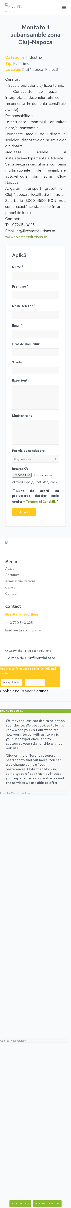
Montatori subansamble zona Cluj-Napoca (35, 34)
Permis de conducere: (28, 451)
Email (17, 325)
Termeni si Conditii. (41, 502)
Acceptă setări (11, 682)
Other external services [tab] (13, 1040)
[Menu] (64, 7)
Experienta (20, 380)
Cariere (10, 587)
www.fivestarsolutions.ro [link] (26, 236)
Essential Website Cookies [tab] (15, 793)
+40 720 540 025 (19, 623)
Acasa (9, 569)
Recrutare (12, 575)
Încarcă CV (20, 469)
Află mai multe (35, 682)
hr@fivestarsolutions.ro (23, 630)
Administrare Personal (20, 581)
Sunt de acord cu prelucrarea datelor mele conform (35, 496)
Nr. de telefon (24, 305)
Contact (11, 594)
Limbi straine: (22, 416)
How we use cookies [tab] (11, 710)
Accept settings (20, 1203)
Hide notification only (47, 1203)
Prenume (20, 286)
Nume (17, 266)
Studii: (17, 362)
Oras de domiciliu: (26, 344)
